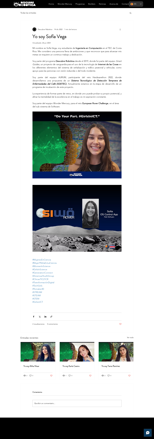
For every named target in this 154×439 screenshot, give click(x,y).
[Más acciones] (120, 29)
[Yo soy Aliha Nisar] (38, 352)
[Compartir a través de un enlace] (51, 316)
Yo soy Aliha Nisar (31, 366)
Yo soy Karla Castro (71, 366)
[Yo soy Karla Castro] (77, 352)
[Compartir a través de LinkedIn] (45, 316)
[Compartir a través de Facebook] (33, 316)
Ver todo (130, 337)
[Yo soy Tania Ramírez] (116, 352)
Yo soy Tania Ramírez (111, 366)
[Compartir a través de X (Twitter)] (39, 316)
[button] (130, 13)
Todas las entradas (28, 13)
